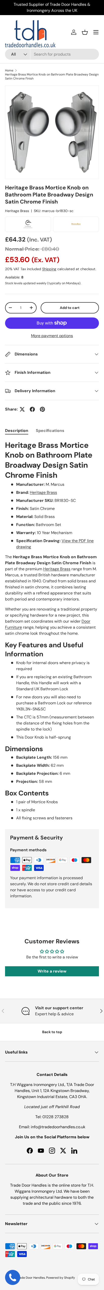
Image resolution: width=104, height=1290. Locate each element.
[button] (84, 32)
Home (9, 70)
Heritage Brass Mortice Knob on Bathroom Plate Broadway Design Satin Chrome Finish (52, 76)
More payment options (52, 335)
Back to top (52, 1032)
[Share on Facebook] (32, 409)
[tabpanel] (52, 630)
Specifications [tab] (50, 430)
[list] (52, 132)
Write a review (52, 971)
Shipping (49, 269)
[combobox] (52, 54)
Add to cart (70, 307)
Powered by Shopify (60, 1278)
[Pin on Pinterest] (42, 409)
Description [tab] (16, 430)
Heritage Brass (17, 211)
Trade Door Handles (31, 1278)
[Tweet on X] (22, 409)
